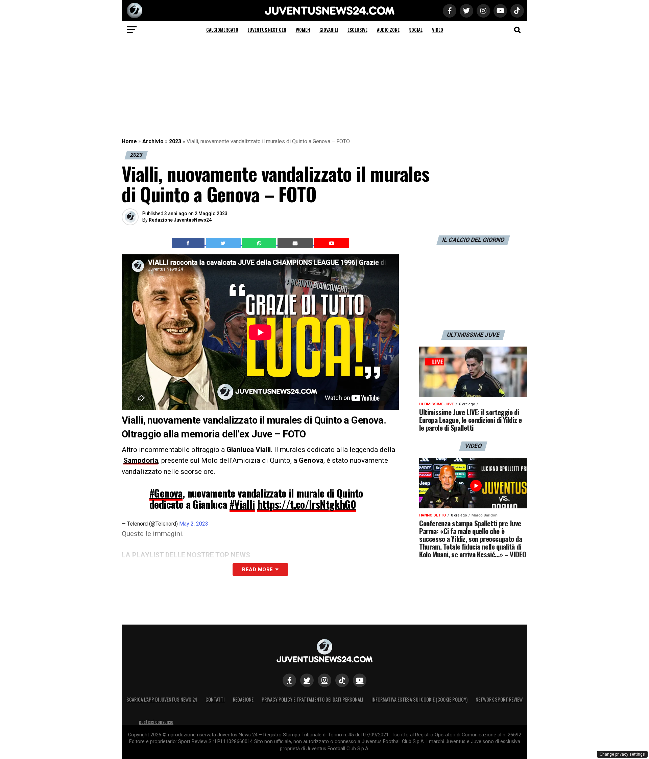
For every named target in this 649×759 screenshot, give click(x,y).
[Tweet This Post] (224, 243)
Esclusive (357, 29)
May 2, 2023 (193, 524)
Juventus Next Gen (267, 29)
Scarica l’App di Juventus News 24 (161, 699)
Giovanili (328, 29)
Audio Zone (388, 29)
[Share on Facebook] (189, 243)
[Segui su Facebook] (289, 680)
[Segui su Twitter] (307, 680)
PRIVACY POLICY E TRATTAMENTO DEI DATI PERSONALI (312, 699)
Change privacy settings (622, 754)
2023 (175, 141)
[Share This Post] (260, 243)
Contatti (215, 699)
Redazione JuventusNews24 (180, 220)
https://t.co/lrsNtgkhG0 (306, 504)
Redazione (243, 699)
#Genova (166, 493)
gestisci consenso (156, 721)
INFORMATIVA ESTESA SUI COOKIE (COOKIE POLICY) (419, 699)
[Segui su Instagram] (324, 680)
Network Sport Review (499, 699)
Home (129, 141)
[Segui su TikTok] (342, 680)
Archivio (153, 141)
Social (416, 29)
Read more (257, 569)
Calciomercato (222, 29)
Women (303, 29)
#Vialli (242, 504)
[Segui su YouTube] (359, 680)
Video (437, 29)
